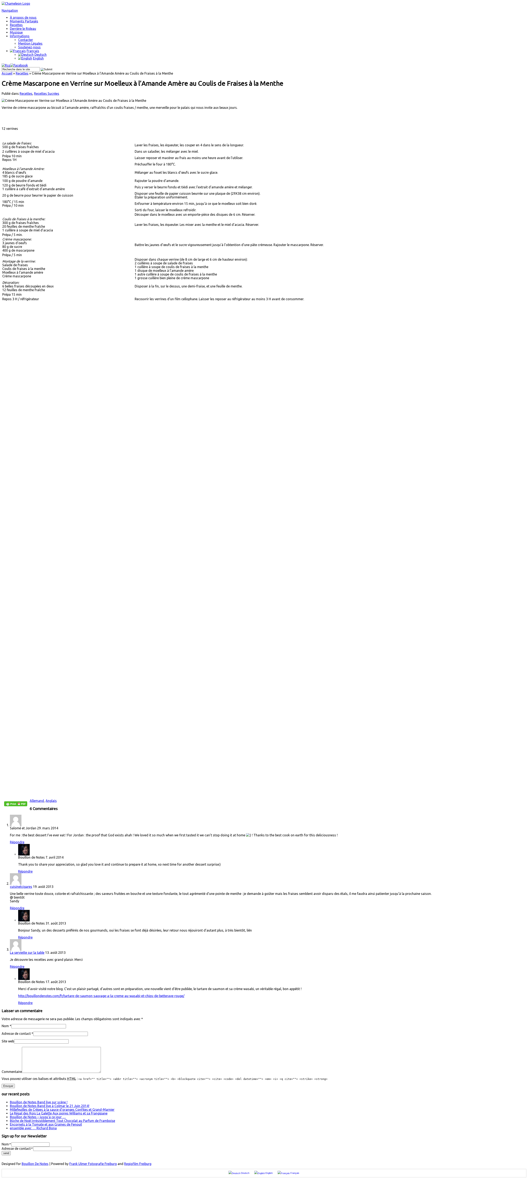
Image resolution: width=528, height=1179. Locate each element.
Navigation (10, 10)
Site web (8, 1041)
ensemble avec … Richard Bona (33, 1128)
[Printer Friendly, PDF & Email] (15, 805)
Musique (16, 32)
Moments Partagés (24, 21)
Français (33, 51)
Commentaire (12, 1072)
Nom (5, 1026)
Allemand (37, 801)
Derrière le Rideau (23, 28)
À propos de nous (23, 17)
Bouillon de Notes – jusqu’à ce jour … (38, 1117)
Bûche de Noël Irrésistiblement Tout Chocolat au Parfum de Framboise (62, 1121)
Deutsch (40, 54)
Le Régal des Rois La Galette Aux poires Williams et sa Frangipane (58, 1113)
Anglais (51, 801)
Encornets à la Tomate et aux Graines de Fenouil (46, 1124)
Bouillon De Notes (35, 1164)
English (38, 58)
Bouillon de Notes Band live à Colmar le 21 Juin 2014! (49, 1106)
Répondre (17, 842)
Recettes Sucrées (46, 93)
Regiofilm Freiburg (137, 1164)
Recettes (16, 25)
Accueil (7, 73)
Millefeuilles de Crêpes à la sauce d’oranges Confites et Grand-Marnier (62, 1109)
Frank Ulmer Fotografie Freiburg (93, 1164)
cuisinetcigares (21, 886)
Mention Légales (30, 43)
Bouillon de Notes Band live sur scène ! (38, 1102)
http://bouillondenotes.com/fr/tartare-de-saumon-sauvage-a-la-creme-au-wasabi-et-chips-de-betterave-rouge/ (101, 996)
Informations (19, 36)
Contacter (25, 40)
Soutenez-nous (29, 47)
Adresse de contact (16, 1033)
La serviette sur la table (27, 952)
